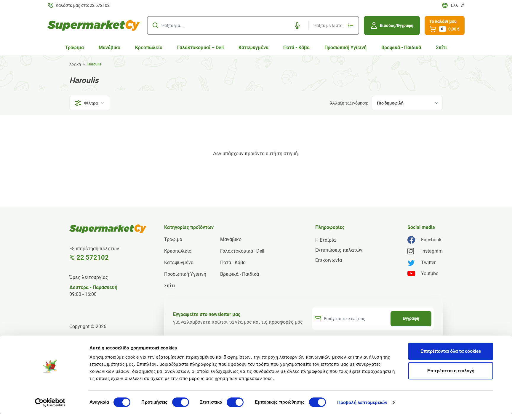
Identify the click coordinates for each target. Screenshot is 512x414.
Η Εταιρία (325, 240)
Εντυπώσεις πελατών (338, 250)
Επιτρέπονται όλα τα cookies (450, 351)
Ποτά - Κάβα (296, 47)
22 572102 (92, 257)
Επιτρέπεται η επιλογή (450, 370)
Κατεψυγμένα (253, 47)
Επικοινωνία (328, 260)
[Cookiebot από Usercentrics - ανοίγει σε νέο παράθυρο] (50, 402)
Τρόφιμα (74, 47)
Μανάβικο (109, 47)
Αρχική (75, 64)
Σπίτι (441, 47)
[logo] (93, 25)
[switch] (180, 402)
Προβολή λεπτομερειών (362, 402)
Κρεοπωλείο (148, 47)
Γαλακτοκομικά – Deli (200, 47)
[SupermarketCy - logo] (107, 228)
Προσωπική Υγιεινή (345, 47)
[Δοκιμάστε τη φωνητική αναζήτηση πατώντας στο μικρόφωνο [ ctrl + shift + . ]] (297, 25)
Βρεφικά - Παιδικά (401, 47)
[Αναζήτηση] (155, 25)
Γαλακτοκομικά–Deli (242, 251)
